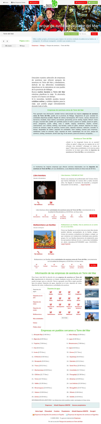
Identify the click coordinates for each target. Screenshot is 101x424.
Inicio (6, 2)
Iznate (36, 352)
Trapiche (36, 343)
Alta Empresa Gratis (18, 2)
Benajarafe (38, 361)
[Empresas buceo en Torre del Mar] (78, 298)
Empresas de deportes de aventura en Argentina (83, 414)
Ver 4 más (64, 318)
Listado (9, 46)
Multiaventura (37, 314)
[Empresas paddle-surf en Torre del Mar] (60, 298)
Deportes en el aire (37, 296)
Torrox (37, 379)
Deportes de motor (37, 309)
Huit (35, 348)
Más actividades (38, 318)
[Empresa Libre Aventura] (44, 190)
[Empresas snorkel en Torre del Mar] (60, 312)
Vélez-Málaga (73, 334)
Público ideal (37, 327)
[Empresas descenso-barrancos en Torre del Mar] (78, 304)
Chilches (37, 374)
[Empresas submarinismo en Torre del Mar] (51, 312)
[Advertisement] (15, 117)
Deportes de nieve (37, 303)
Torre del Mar (8, 34)
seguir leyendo (85, 184)
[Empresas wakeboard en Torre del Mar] (69, 312)
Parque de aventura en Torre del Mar (71, 421)
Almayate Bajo (38, 334)
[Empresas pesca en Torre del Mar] (51, 298)
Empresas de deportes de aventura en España (49, 414)
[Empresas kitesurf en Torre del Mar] (78, 312)
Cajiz (70, 348)
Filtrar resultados (71, 34)
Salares (37, 392)
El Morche (38, 357)
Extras (35, 323)
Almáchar (72, 379)
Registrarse (81, 2)
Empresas (35, 45)
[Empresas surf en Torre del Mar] (69, 292)
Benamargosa (39, 388)
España (34, 2)
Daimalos (72, 361)
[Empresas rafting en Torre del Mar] (69, 298)
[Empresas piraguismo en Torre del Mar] (78, 292)
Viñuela (72, 392)
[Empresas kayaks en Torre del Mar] (51, 292)
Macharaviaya (39, 370)
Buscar (94, 34)
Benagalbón (73, 388)
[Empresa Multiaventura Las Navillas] (44, 239)
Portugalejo (73, 374)
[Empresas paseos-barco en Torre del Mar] (69, 304)
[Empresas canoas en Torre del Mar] (60, 292)
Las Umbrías (74, 383)
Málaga (42, 45)
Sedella (72, 396)
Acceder (93, 2)
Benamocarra (73, 343)
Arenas (72, 352)
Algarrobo (37, 339)
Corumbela (73, 370)
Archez (37, 396)
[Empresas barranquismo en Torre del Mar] (60, 304)
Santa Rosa (73, 365)
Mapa (23, 46)
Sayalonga (73, 357)
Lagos (71, 339)
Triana (37, 365)
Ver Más (93, 216)
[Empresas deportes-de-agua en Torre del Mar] (51, 304)
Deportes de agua (37, 290)
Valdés (37, 383)
